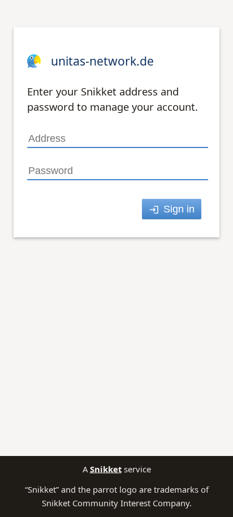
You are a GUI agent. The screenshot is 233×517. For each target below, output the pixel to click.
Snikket (106, 469)
